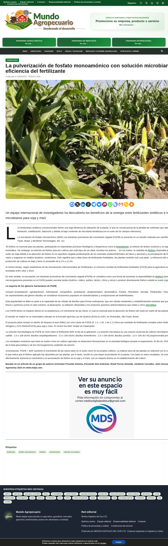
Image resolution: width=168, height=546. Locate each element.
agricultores (146, 494)
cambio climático (71, 494)
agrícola (40, 498)
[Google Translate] (115, 204)
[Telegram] (93, 204)
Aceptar (119, 542)
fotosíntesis (122, 246)
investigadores (104, 498)
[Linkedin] (82, 204)
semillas (8, 502)
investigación (22, 498)
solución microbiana (72, 452)
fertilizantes (51, 498)
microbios (151, 305)
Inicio (25, 51)
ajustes (103, 543)
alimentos (151, 498)
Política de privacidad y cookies (87, 2)
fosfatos (43, 452)
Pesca (59, 51)
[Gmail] (120, 204)
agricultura (17, 494)
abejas (93, 498)
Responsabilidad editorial (59, 2)
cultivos (7, 494)
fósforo (152, 250)
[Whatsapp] (109, 204)
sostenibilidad (57, 494)
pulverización (55, 452)
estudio (156, 494)
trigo (114, 498)
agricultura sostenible (32, 494)
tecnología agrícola (126, 498)
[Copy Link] (126, 204)
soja (159, 498)
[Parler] (104, 204)
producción (103, 494)
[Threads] (88, 204)
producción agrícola (80, 498)
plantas (46, 494)
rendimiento (140, 498)
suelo (32, 498)
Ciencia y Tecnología (74, 51)
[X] (77, 204)
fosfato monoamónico (27, 452)
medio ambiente (133, 494)
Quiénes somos (10, 2)
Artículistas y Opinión (129, 51)
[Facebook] (72, 204)
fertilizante (11, 452)
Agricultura (35, 51)
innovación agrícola (117, 494)
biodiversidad (9, 498)
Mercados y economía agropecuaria (101, 51)
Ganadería (48, 51)
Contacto (41, 2)
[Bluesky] (99, 204)
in (157, 3)
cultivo (67, 498)
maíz (60, 498)
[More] (131, 204)
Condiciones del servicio (17, 4)
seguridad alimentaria (88, 494)
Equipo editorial (27, 2)
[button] (29, 42)
